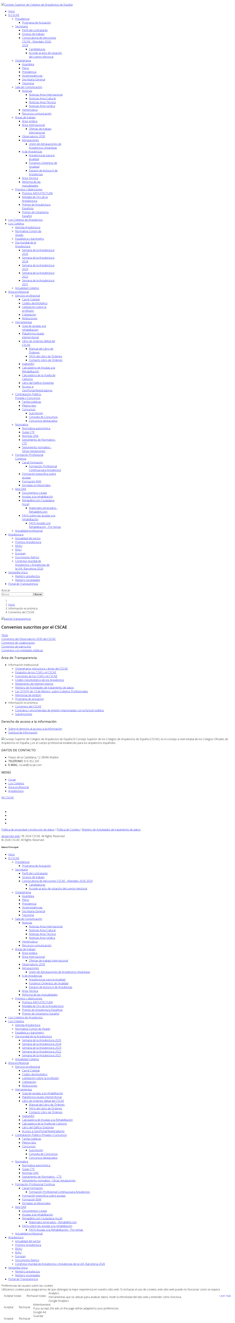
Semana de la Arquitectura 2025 (41, 1040)
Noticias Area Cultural (42, 98)
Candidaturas (37, 49)
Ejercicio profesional (27, 295)
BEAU (18, 546)
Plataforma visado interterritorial (33, 335)
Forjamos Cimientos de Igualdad (48, 983)
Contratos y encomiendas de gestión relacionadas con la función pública (59, 710)
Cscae (12, 779)
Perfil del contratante (35, 30)
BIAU (18, 550)
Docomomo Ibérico (27, 557)
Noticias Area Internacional (45, 95)
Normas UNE (30, 436)
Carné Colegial (31, 299)
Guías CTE (28, 432)
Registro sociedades (27, 580)
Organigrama (23, 60)
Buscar (5, 590)
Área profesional (18, 292)
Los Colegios (16, 223)
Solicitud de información (23, 732)
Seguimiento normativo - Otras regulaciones (37, 449)
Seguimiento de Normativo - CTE (42, 1177)
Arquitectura (15, 534)
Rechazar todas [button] (36, 1296)
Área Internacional (33, 125)
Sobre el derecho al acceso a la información (35, 729)
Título (4, 635)
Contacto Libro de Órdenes (45, 360)
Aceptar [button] (9, 1307)
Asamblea (28, 64)
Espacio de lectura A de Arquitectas (50, 987)
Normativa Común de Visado (32, 1029)
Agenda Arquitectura (27, 227)
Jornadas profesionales (36, 485)
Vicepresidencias (32, 76)
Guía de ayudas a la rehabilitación (34, 328)
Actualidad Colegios (27, 288)
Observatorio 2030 (33, 136)
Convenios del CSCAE (28, 706)
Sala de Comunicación (28, 87)
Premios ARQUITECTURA (37, 193)
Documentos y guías (34, 493)
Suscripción (36, 413)
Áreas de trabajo (25, 117)
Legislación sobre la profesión (40, 1078)
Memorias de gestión (28, 695)
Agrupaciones (30, 140)
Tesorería (28, 83)
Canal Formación (32, 462)
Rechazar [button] (24, 1307)
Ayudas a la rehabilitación (37, 496)
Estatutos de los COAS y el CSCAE (35, 672)
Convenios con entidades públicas (22, 650)
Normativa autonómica (36, 428)
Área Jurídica (29, 121)
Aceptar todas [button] (12, 1296)
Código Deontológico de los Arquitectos (39, 680)
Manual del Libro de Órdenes (47, 1105)
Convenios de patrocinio (16, 646)
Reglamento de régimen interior (34, 684)
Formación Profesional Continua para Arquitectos (45, 468)
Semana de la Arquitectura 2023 (41, 1048)
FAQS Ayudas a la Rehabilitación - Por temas (45, 525)
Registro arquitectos (27, 576)
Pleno (25, 68)
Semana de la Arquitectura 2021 (41, 1055)
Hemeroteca (30, 110)
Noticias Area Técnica (42, 102)
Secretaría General (33, 79)
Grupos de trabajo (33, 34)
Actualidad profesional (28, 531)
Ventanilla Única (18, 572)
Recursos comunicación (36, 113)
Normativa (21, 424)
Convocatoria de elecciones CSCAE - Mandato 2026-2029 (39, 41)
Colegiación (29, 314)
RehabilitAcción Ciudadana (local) (42, 1218)
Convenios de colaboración (18, 643)
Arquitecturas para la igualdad (47, 979)
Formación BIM (31, 481)
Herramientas (23, 322)
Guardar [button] (38, 1316)
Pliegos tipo (29, 405)
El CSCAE (13, 15)
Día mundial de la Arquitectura (25, 244)
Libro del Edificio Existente (38, 383)
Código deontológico (34, 303)
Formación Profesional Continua (35, 1184)
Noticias (27, 91)
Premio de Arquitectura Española (42, 1010)
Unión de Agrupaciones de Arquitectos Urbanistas (45, 146)
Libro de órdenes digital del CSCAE (43, 1101)
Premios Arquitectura (28, 542)
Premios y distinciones (28, 189)
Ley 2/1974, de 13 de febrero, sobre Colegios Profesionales (51, 691)
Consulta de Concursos (43, 417)
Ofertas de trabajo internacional (40, 130)
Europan (20, 553)
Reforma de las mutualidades (31, 184)
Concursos (28, 409)
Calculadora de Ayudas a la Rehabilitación (38, 369)
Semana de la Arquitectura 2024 (41, 1044)
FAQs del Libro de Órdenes (45, 356)
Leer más (225, 1296)
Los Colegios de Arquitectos (25, 220)
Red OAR (20, 489)
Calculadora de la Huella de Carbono (44, 1123)
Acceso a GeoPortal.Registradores (37, 388)
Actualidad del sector (28, 538)
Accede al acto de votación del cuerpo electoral (45, 55)
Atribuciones (29, 318)
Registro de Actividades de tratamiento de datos (44, 687)
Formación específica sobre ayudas (44, 1196)
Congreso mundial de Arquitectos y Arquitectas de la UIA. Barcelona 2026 (32, 564)
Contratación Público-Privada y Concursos (28, 396)
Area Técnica (30, 178)
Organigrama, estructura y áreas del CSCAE (41, 668)
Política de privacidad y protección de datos (27, 829)
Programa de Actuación (36, 22)
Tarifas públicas (31, 402)
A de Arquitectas (32, 151)
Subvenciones (23, 714)
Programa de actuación (29, 699)
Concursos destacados (43, 421)
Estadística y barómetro (29, 239)
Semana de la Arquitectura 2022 (41, 1051)
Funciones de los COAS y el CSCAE (36, 676)
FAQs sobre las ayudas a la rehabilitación (47, 1226)
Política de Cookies (68, 829)
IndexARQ (28, 364)
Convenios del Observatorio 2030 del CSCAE (28, 639)
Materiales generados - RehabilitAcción (43, 510)
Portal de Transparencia (23, 584)
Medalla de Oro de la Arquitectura (35, 199)
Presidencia (22, 19)
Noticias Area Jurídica (42, 106)
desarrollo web (10, 836)
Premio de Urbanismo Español (40, 1014)
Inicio (11, 11)
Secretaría (21, 26)
